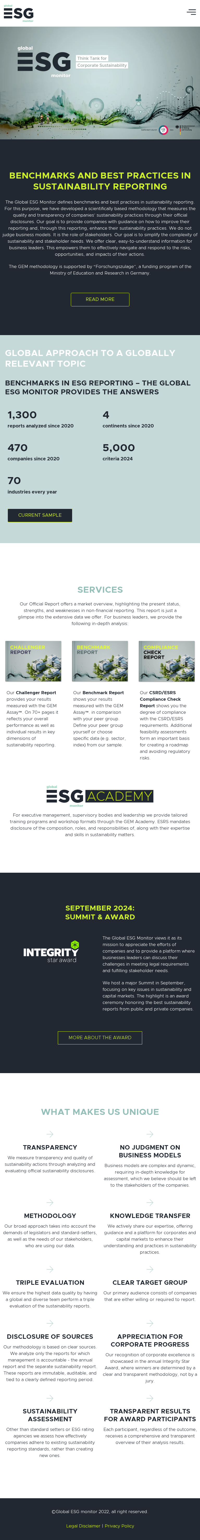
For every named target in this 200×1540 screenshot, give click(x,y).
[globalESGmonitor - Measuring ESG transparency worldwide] (19, 13)
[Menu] (191, 13)
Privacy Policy (119, 1526)
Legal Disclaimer (83, 1526)
